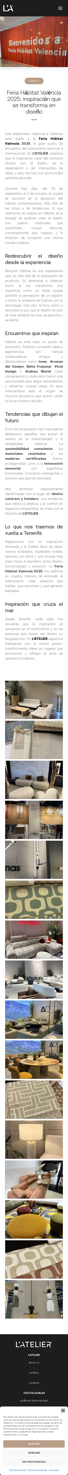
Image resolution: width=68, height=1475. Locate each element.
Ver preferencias (34, 1462)
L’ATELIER (40, 639)
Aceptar (34, 1444)
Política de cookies (17, 1470)
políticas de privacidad (34, 1400)
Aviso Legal (54, 1470)
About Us (34, 1362)
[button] (63, 1410)
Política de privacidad (37, 1470)
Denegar (34, 1453)
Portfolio (34, 1372)
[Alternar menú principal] (60, 8)
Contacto (34, 1382)
